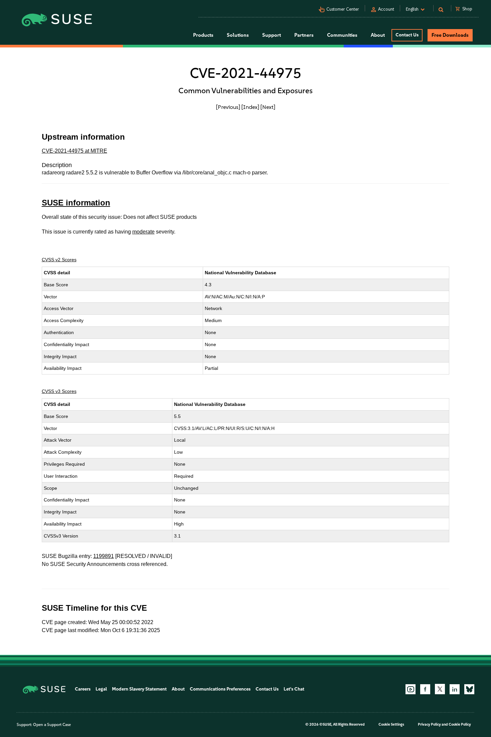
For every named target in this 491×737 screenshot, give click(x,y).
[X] (440, 689)
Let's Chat (294, 689)
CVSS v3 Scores (59, 391)
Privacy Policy (429, 724)
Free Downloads (450, 35)
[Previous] (228, 107)
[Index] (250, 107)
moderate (143, 232)
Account (386, 9)
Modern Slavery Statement (139, 689)
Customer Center (342, 9)
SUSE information (76, 202)
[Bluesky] (469, 689)
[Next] (268, 107)
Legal (101, 689)
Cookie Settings (391, 724)
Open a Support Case (52, 724)
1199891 (103, 556)
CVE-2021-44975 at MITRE (74, 151)
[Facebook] (425, 689)
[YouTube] (410, 689)
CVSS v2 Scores (59, 259)
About (178, 689)
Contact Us (407, 35)
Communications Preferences (220, 689)
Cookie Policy (460, 724)
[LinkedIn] (455, 689)
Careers (83, 689)
